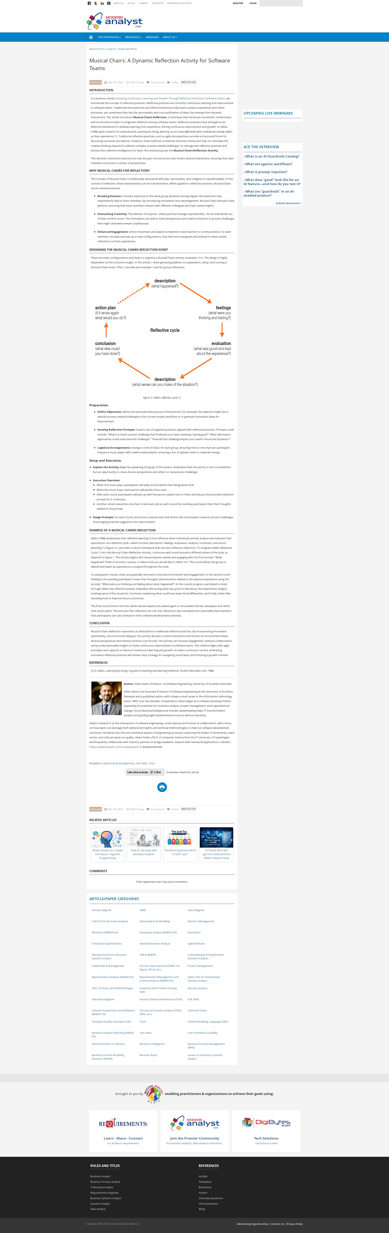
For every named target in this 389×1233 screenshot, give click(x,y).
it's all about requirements (123, 1143)
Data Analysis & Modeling (155, 921)
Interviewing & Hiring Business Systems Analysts (206, 956)
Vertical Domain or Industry (108, 1044)
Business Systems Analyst (105, 1198)
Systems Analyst (100, 1203)
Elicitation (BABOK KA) (105, 932)
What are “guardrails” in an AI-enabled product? (269, 193)
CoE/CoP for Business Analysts (110, 921)
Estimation (194, 932)
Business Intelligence (152, 1044)
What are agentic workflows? (268, 164)
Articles (119, 3)
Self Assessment (208, 1203)
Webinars (152, 37)
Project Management (200, 966)
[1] (179, 397)
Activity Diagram (101, 910)
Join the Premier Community (194, 1138)
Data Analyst (98, 1209)
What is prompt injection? (266, 172)
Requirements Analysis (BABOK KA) (113, 977)
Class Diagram (196, 910)
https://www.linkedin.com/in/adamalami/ (114, 747)
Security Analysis (198, 988)
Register (238, 3)
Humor (143, 3)
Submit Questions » (288, 203)
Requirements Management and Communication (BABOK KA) (159, 979)
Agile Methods (196, 943)
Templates (158, 3)
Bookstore (205, 1187)
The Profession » (109, 37)
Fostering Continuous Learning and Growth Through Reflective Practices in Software (166, 98)
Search (112, 49)
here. (201, 257)
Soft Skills (141, 763)
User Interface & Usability (203, 1033)
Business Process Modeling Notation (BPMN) (108, 1057)
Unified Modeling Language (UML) (208, 1021)
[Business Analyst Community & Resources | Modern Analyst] (114, 21)
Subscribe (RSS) (127, 49)
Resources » (133, 37)
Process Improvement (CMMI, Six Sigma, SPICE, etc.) (160, 967)
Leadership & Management (118, 763)
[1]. (116, 136)
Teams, (221, 98)
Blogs (131, 3)
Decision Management (201, 921)
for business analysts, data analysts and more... (195, 1143)
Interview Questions (179, 3)
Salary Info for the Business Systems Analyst (204, 979)
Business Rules (148, 1055)
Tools (151, 763)
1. (114, 557)
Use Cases (146, 1033)
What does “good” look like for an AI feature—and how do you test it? (272, 182)
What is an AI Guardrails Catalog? (272, 156)
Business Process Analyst (105, 1182)
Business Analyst (100, 1176)
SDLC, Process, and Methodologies (112, 988)
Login (252, 3)
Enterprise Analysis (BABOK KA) (158, 932)
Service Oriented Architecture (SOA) (161, 999)
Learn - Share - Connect (123, 1138)
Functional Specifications (107, 943)
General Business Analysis (155, 943)
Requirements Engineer (104, 1192)
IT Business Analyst (101, 1187)
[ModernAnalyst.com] (194, 1123)
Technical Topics (197, 1010)
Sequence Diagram (103, 999)
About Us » (170, 37)
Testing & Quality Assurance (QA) (111, 1021)
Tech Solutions (266, 1138)
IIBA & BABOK (148, 954)
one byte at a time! (266, 1143)
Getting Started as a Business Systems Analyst (109, 956)
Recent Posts (97, 49)
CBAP (143, 910)
